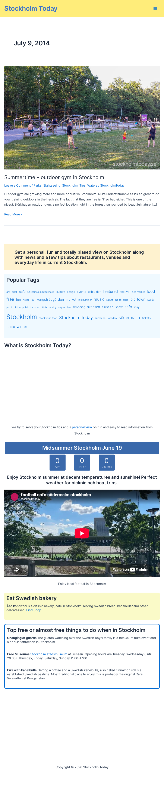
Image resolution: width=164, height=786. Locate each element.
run (44, 307)
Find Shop (33, 610)
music (99, 299)
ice (33, 299)
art (8, 291)
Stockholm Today (30, 8)
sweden (112, 318)
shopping (79, 307)
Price (17, 307)
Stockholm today (76, 317)
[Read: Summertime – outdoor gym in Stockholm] (82, 117)
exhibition (94, 291)
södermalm (129, 317)
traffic (10, 327)
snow (119, 307)
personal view (82, 427)
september (64, 307)
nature (109, 300)
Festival (125, 291)
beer (14, 291)
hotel (26, 299)
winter (22, 326)
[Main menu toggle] (155, 8)
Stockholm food (48, 318)
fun (18, 300)
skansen (93, 307)
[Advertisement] (82, 382)
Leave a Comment (17, 185)
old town (137, 299)
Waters (92, 185)
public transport (31, 307)
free (10, 299)
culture (60, 291)
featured (110, 291)
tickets (146, 318)
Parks (38, 185)
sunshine (100, 318)
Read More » (13, 214)
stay (136, 307)
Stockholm (70, 185)
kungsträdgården (50, 299)
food (151, 291)
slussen (107, 307)
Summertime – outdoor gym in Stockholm (54, 177)
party (151, 299)
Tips (82, 185)
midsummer (85, 299)
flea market (138, 291)
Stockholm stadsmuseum (48, 654)
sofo (128, 307)
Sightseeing (51, 185)
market (71, 299)
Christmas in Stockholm (40, 291)
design (71, 291)
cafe (22, 292)
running (52, 307)
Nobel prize (122, 299)
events (81, 291)
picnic (9, 307)
